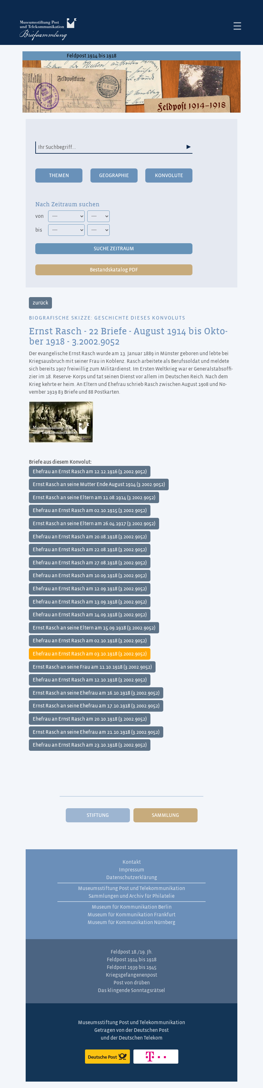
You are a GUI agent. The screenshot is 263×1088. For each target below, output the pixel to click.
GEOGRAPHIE (114, 175)
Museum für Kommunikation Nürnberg (131, 922)
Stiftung (98, 815)
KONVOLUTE (169, 175)
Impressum (131, 869)
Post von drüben (132, 982)
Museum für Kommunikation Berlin (132, 907)
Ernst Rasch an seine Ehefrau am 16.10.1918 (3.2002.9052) (96, 693)
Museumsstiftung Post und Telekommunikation (131, 888)
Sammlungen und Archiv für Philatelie (131, 896)
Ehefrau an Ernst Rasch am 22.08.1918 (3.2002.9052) (90, 549)
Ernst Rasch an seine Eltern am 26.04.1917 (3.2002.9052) (94, 523)
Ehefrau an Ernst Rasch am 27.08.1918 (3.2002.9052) (90, 562)
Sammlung (165, 815)
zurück (40, 302)
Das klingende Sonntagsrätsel (131, 990)
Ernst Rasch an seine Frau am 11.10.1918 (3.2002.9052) (92, 667)
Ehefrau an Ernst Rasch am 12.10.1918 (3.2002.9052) (90, 679)
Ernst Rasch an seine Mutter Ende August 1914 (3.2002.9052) (99, 484)
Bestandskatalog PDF (114, 269)
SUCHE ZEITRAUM (114, 248)
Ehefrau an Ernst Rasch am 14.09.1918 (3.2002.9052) (90, 614)
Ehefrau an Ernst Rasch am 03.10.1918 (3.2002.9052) (90, 653)
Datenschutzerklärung (131, 877)
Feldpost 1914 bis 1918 (91, 55)
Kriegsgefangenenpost (131, 975)
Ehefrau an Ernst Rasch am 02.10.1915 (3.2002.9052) (90, 510)
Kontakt (132, 862)
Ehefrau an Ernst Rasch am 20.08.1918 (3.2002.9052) (90, 536)
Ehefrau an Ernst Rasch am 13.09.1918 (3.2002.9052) (90, 601)
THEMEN (59, 175)
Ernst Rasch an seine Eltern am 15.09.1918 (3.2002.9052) (94, 627)
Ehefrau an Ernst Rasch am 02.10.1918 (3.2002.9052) (90, 640)
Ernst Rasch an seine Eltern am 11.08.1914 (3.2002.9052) (94, 497)
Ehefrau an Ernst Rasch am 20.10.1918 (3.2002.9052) (90, 719)
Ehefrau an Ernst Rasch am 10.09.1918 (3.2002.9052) (90, 575)
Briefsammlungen (48, 30)
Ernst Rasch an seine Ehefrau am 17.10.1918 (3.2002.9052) (96, 705)
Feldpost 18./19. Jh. (132, 952)
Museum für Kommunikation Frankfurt (131, 914)
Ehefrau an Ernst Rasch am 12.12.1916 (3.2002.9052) (90, 471)
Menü (237, 26)
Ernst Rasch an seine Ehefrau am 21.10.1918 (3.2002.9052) (96, 732)
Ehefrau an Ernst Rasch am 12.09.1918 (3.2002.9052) (90, 588)
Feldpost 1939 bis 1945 (132, 967)
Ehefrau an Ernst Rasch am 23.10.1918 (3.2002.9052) (90, 745)
